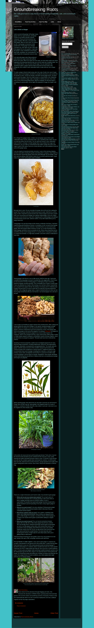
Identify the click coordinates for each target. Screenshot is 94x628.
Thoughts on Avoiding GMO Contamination (70, 134)
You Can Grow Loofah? (66, 78)
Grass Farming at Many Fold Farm (68, 140)
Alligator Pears (64, 60)
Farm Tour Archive (30, 21)
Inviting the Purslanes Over (67, 58)
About (59, 21)
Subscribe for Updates (68, 41)
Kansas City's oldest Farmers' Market (69, 122)
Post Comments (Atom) (27, 616)
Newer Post (18, 613)
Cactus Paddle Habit (65, 89)
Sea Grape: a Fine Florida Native (68, 63)
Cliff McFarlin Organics (66, 102)
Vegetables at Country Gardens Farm (69, 142)
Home (36, 613)
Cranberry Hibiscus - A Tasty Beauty (69, 90)
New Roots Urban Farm (66, 130)
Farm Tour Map (43, 21)
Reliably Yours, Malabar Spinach (68, 79)
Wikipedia (48, 331)
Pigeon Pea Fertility (65, 88)
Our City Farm (64, 131)
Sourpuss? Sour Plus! (66, 56)
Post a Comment (21, 606)
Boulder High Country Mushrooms (68, 115)
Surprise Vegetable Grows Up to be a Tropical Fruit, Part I (69, 83)
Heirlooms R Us (64, 121)
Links (52, 21)
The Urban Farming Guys (66, 126)
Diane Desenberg (67, 38)
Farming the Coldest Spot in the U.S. (69, 113)
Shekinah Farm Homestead (67, 139)
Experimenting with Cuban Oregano (68, 65)
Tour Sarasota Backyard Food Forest (69, 54)
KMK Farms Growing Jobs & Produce (69, 104)
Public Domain (42, 398)
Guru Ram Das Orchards (66, 95)
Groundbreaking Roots (36, 9)
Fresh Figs (63, 86)
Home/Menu (18, 21)
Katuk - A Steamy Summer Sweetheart (69, 84)
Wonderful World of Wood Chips (68, 75)
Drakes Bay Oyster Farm (66, 93)
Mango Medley (64, 81)
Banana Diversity (65, 92)
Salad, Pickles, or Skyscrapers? (68, 70)
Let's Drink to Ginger (65, 68)
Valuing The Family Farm (66, 120)
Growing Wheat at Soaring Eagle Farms (69, 124)
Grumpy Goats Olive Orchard (67, 97)
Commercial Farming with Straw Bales (69, 109)
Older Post (54, 613)
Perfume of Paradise (65, 74)
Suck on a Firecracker (66, 53)
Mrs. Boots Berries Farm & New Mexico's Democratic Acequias (70, 112)
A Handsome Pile (65, 69)
